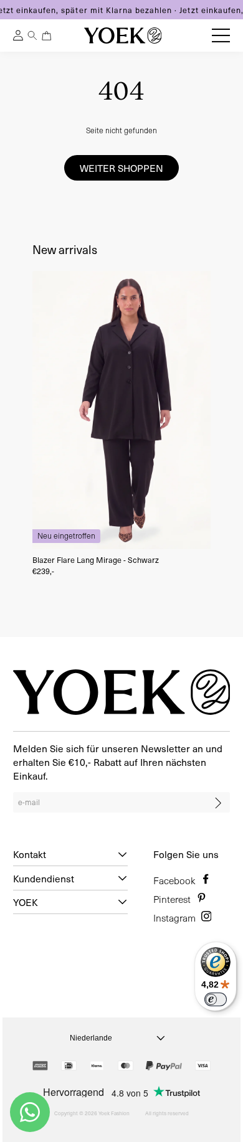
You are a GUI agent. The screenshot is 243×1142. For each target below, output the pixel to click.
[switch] (215, 999)
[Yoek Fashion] (122, 35)
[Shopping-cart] (47, 36)
